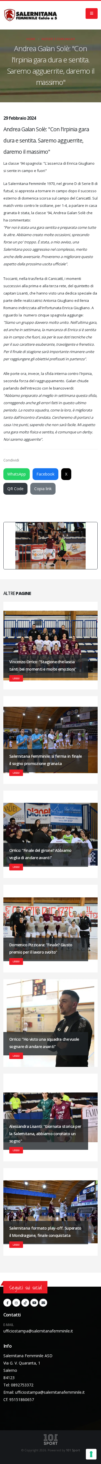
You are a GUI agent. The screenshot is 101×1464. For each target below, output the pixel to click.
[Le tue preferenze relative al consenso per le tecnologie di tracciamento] (91, 1454)
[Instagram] (16, 1303)
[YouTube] (34, 1303)
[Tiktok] (25, 1303)
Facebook (45, 474)
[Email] (43, 1303)
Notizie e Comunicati (58, 39)
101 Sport (73, 1450)
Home (30, 39)
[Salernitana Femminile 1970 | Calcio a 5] (30, 15)
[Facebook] (7, 1303)
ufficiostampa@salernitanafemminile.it (38, 1331)
